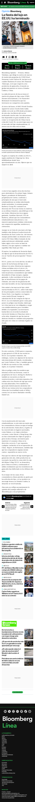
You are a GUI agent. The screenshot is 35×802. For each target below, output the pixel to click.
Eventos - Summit (6, 792)
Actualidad (4, 767)
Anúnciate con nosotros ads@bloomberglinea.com (14, 795)
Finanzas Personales (7, 770)
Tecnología (4, 784)
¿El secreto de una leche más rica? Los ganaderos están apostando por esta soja (13, 643)
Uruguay (4, 750)
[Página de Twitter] (9, 711)
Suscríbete (4, 779)
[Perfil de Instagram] (17, 711)
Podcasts (4, 771)
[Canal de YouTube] (13, 711)
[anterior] (3, 506)
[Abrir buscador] (28, 2)
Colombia (4, 741)
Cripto (3, 768)
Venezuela (4, 742)
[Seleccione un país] (5, 2)
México (4, 738)
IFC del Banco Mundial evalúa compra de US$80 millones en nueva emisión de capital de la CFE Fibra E (13, 571)
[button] (3, 57)
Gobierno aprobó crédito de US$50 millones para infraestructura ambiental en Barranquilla (12, 547)
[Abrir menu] (2, 2)
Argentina (4, 739)
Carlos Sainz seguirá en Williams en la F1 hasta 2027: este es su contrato (12, 593)
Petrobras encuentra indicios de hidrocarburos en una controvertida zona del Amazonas (13, 662)
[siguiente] (31, 506)
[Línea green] (17, 624)
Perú (3, 745)
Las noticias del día (17, 692)
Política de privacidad (7, 781)
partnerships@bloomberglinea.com (11, 793)
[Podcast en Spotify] (29, 711)
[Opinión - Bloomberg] (17, 11)
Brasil (3, 736)
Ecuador (4, 747)
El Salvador (4, 753)
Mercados (4, 764)
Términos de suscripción (8, 782)
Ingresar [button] (32, 2)
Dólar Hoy (4, 765)
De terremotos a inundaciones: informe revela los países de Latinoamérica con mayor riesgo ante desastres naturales (12, 634)
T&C (3, 785)
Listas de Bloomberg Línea (8, 773)
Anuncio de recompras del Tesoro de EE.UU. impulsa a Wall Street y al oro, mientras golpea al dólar (12, 583)
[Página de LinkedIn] (21, 711)
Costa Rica (4, 751)
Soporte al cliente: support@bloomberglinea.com (14, 796)
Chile (3, 744)
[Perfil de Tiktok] (25, 711)
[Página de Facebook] (5, 711)
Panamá (4, 748)
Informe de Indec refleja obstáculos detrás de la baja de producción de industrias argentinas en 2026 (11, 507)
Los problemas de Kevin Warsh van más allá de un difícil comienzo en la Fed (25, 507)
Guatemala (4, 756)
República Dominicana (7, 754)
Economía (4, 762)
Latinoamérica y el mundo (8, 735)
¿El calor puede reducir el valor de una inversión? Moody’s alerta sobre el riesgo (11, 652)
